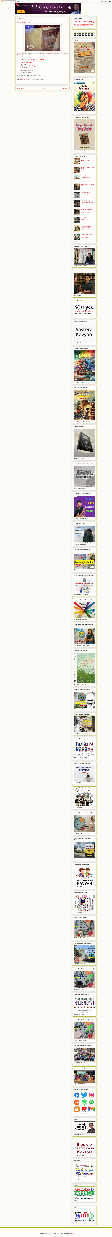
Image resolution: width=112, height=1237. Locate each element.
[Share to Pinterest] (43, 79)
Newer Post (20, 88)
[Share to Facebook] (42, 79)
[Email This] (37, 79)
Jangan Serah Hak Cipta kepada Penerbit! (87, 176)
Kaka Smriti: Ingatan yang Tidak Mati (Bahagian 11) (88, 201)
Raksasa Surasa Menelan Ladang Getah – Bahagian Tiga (88, 211)
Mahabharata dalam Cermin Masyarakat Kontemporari (86, 236)
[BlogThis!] (38, 79)
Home (43, 88)
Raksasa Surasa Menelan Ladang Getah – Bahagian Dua (88, 227)
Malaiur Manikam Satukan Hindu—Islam (87, 193)
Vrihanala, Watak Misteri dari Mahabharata (87, 159)
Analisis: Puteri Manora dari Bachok (87, 168)
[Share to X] (40, 79)
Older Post (65, 88)
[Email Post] (33, 79)
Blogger (72, 1233)
